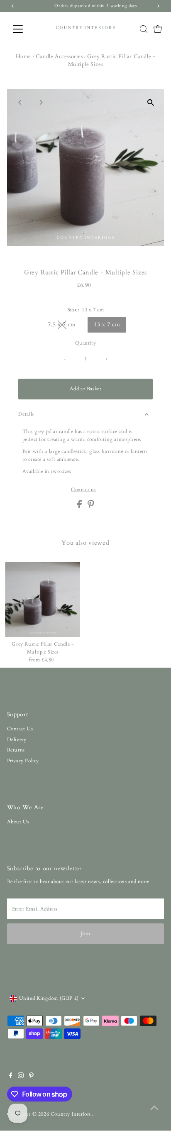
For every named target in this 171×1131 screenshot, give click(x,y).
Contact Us (20, 728)
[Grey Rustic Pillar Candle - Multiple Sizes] (42, 599)
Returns (16, 750)
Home (23, 56)
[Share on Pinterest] (91, 506)
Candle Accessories (59, 56)
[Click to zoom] (150, 102)
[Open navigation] (25, 29)
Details (26, 414)
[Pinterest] (31, 1077)
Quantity (85, 343)
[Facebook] (11, 1077)
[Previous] (20, 102)
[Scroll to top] (154, 1108)
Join (85, 933)
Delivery (17, 739)
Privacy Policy (23, 760)
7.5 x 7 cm (65, 326)
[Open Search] (143, 29)
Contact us (83, 489)
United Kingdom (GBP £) (49, 998)
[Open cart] (158, 29)
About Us (18, 821)
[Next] (41, 102)
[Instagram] (21, 1077)
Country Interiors (72, 1114)
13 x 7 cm (107, 324)
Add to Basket (86, 388)
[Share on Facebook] (80, 506)
